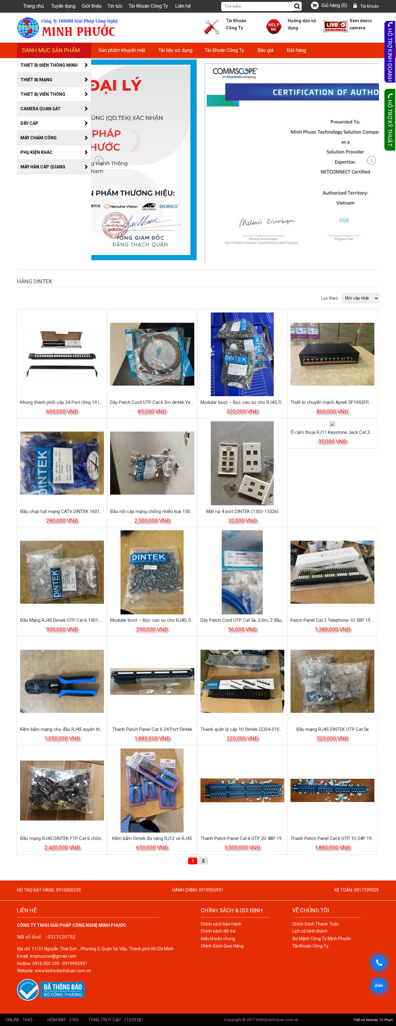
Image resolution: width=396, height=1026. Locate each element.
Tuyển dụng (63, 6)
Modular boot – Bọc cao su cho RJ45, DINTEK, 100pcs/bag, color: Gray (152, 620)
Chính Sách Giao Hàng (222, 945)
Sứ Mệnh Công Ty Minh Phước (321, 938)
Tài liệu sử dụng (175, 50)
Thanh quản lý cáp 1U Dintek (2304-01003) (242, 729)
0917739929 (366, 890)
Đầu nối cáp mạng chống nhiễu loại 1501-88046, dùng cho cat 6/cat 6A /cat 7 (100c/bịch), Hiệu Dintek (152, 511)
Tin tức (115, 6)
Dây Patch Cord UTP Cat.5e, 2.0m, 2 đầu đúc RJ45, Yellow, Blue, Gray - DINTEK (242, 620)
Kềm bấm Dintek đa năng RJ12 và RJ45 (152, 838)
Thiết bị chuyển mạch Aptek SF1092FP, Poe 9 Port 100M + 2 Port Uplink (332, 402)
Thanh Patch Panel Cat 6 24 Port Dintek (152, 729)
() (334, 5)
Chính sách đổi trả (218, 931)
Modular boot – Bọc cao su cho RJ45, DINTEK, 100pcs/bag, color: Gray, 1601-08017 (242, 402)
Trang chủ (33, 6)
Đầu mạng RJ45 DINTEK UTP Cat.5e (332, 729)
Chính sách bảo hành (221, 924)
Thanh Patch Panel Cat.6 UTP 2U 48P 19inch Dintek (242, 838)
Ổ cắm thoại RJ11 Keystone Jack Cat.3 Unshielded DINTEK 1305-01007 (332, 432)
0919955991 (211, 890)
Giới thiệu (91, 6)
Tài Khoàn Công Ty (148, 6)
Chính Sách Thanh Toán (315, 924)
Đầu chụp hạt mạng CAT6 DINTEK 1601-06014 (62, 511)
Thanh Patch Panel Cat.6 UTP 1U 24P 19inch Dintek (332, 838)
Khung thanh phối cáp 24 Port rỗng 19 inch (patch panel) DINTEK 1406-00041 (62, 402)
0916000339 (68, 890)
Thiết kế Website (365, 1020)
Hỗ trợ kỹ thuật (390, 123)
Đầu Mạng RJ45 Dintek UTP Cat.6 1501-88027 (62, 620)
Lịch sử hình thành (310, 931)
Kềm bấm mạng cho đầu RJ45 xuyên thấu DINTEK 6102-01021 (62, 729)
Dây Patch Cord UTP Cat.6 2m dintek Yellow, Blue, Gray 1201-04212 (152, 402)
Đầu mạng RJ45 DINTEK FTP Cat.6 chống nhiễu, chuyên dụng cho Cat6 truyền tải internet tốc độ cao (62, 838)
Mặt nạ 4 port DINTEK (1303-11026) (242, 511)
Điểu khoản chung (218, 938)
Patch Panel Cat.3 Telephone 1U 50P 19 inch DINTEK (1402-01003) (332, 620)
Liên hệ (183, 6)
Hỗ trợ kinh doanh (390, 55)
